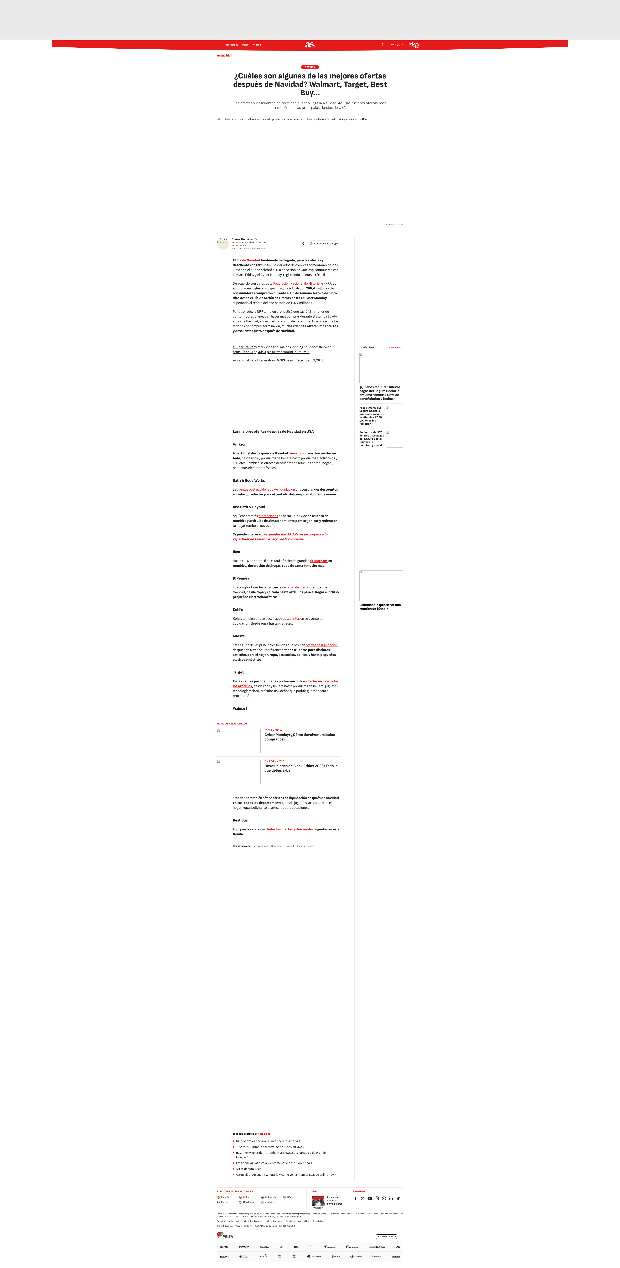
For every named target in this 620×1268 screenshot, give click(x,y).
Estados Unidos (305, 846)
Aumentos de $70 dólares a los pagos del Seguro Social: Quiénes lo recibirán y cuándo (371, 439)
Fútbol (245, 45)
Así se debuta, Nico (248, 1169)
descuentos (291, 618)
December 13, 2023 (309, 360)
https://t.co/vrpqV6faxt (249, 351)
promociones (268, 515)
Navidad (310, 67)
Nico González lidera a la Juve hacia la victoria (267, 1141)
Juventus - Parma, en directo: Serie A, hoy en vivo (269, 1147)
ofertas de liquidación (322, 645)
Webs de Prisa (389, 1236)
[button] (303, 244)
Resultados (231, 45)
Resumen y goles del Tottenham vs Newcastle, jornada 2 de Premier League (281, 1155)
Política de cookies (273, 1221)
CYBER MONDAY (273, 730)
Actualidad (224, 55)
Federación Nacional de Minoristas (298, 283)
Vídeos (257, 45)
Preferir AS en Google (326, 243)
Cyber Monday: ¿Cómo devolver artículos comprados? (299, 737)
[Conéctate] (382, 45)
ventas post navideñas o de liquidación (266, 489)
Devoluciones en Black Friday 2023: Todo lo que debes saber (301, 768)
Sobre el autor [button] (238, 245)
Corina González (242, 239)
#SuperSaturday (245, 347)
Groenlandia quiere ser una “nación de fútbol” (380, 607)
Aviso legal (234, 1221)
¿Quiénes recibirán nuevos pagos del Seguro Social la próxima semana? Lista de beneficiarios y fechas (379, 393)
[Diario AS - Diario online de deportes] (310, 44)
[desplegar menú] (219, 45)
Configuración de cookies (297, 1221)
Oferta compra (260, 846)
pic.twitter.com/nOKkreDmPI (288, 351)
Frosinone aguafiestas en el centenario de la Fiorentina (273, 1163)
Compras (276, 846)
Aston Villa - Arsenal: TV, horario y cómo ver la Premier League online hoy (285, 1174)
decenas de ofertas (296, 587)
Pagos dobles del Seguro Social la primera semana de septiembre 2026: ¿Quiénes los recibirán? (371, 416)
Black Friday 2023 (274, 761)
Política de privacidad (252, 1221)
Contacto (221, 1221)
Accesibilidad (319, 1221)
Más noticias (395, 347)
